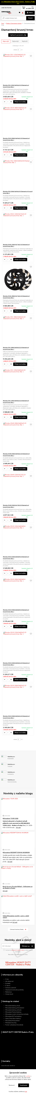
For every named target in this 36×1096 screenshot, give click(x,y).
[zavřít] (33, 2)
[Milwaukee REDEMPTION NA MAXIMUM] (18, 839)
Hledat (30, 18)
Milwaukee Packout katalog (13, 1012)
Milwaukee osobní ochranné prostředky (16, 1014)
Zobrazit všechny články (17, 929)
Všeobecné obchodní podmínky (14, 990)
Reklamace (8, 992)
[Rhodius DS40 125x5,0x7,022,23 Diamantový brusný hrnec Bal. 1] (18, 489)
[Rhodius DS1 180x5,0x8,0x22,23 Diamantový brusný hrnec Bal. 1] (18, 331)
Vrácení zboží (9, 994)
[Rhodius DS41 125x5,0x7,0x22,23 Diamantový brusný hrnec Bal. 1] (18, 228)
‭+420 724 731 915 (6, 8)
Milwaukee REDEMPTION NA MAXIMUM (16, 852)
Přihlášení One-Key (10, 1023)
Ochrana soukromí (10, 988)
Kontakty (7, 983)
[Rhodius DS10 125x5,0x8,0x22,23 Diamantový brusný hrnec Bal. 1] (18, 646)
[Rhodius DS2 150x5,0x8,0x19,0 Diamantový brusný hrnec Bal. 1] (18, 175)
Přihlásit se (26, 946)
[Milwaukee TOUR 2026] (18, 805)
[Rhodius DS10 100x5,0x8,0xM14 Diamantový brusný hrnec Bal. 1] (18, 593)
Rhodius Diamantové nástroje (14, 23)
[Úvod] (8, 12)
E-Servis (7, 986)
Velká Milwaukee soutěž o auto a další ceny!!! (16, 916)
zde (26, 1091)
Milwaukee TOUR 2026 (10, 818)
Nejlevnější (15, 41)
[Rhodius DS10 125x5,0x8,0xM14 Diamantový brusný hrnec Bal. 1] (18, 540)
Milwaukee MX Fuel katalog (13, 1016)
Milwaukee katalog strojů (12, 1006)
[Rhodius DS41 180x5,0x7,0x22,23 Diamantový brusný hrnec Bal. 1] (18, 279)
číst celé (18, 827)
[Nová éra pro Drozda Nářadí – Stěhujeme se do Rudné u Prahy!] (18, 873)
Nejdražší (24, 41)
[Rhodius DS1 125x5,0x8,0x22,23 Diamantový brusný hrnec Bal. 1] (18, 384)
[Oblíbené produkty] (19, 12)
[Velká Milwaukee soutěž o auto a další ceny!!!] (18, 903)
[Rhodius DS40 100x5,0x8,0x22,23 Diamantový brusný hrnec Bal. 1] (18, 437)
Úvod (2, 23)
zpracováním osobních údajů (18, 950)
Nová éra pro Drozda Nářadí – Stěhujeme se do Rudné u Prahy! (17, 887)
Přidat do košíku (20, 102)
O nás (7, 979)
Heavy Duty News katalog (13, 1018)
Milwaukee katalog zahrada (13, 1010)
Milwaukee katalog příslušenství (14, 1008)
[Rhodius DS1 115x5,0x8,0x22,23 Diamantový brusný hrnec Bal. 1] (18, 68)
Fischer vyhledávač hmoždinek (14, 1025)
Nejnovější (6, 41)
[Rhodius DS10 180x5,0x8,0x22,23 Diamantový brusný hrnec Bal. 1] (18, 122)
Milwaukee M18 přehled (12, 1021)
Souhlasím (23, 1085)
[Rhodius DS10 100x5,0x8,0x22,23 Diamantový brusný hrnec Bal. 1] (18, 699)
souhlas (28, 1076)
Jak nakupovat (9, 981)
